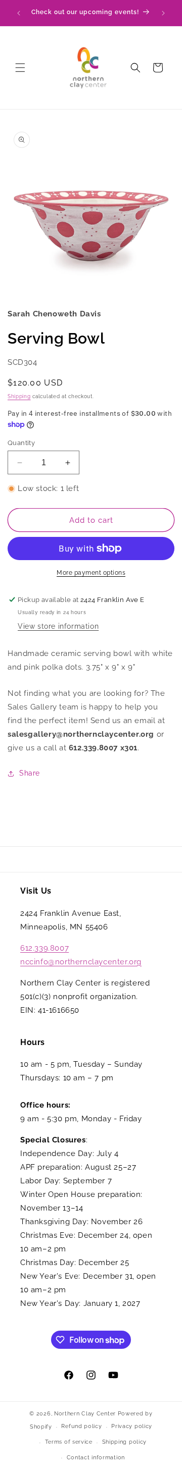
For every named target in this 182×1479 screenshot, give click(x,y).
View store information (58, 626)
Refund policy (81, 1426)
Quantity (21, 443)
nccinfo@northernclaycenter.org (81, 961)
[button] (20, 68)
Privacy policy (131, 1426)
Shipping (19, 396)
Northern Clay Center (85, 1413)
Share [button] (29, 773)
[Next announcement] (163, 13)
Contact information (96, 1457)
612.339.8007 (44, 948)
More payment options (91, 572)
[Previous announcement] (19, 13)
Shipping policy (124, 1442)
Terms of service (69, 1442)
